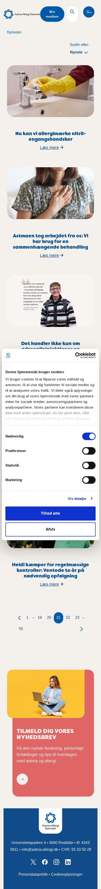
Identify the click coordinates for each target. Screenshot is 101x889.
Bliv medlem (52, 14)
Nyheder (14, 32)
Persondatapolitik (33, 874)
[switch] (89, 451)
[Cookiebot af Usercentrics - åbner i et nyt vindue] (75, 355)
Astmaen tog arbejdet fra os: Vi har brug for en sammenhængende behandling (50, 241)
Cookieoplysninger (66, 874)
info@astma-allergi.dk (40, 849)
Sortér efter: (79, 45)
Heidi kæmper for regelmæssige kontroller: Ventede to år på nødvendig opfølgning (50, 570)
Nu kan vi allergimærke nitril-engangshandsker (50, 136)
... (33, 617)
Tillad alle (50, 513)
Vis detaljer (77, 499)
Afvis (50, 529)
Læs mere (49, 147)
